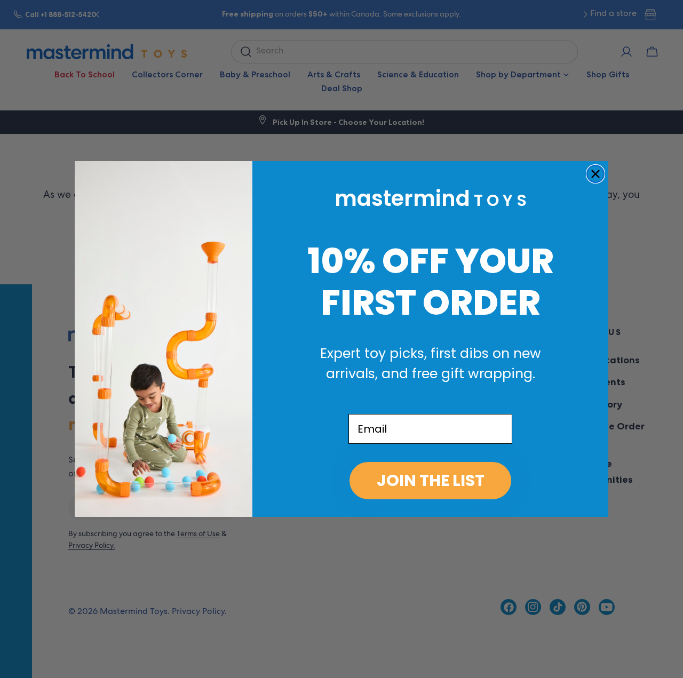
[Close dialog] (595, 173)
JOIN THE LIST (431, 480)
